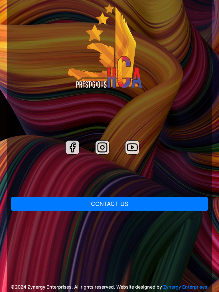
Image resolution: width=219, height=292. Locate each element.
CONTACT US (109, 203)
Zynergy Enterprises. (186, 287)
